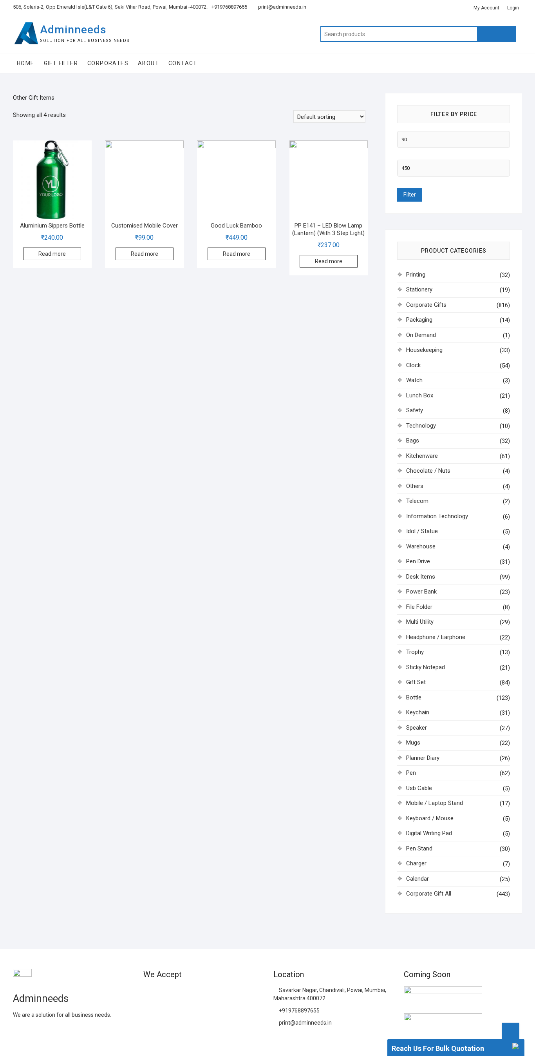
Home (25, 63)
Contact (182, 63)
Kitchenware (422, 455)
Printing (415, 274)
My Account (486, 8)
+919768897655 (229, 7)
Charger (416, 863)
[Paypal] (191, 993)
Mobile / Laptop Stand (434, 803)
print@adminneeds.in (281, 7)
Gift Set (416, 682)
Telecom (417, 500)
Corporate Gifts (426, 304)
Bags (412, 440)
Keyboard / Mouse (430, 818)
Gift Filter (61, 63)
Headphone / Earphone (435, 637)
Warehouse (421, 546)
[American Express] (148, 993)
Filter (409, 194)
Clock (413, 365)
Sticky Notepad (425, 667)
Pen (411, 772)
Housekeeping (424, 349)
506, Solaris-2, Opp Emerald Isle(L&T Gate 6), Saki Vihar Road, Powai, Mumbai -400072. (110, 7)
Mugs (413, 742)
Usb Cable (419, 788)
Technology (421, 425)
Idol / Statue (422, 531)
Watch (414, 380)
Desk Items (420, 576)
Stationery (419, 289)
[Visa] (177, 993)
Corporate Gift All (428, 893)
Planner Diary (422, 757)
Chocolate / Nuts (428, 470)
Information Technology (437, 516)
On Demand (421, 335)
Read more (52, 254)
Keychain (417, 712)
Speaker (416, 727)
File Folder (419, 606)
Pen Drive (418, 561)
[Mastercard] (162, 993)
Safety (414, 410)
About (148, 63)
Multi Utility (420, 621)
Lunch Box (419, 395)
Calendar (417, 878)
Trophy (415, 651)
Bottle (413, 697)
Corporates (107, 63)
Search (496, 34)
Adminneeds (73, 29)
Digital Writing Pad (429, 833)
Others (414, 486)
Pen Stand (419, 848)
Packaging (419, 319)
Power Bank (421, 591)
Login (513, 8)
